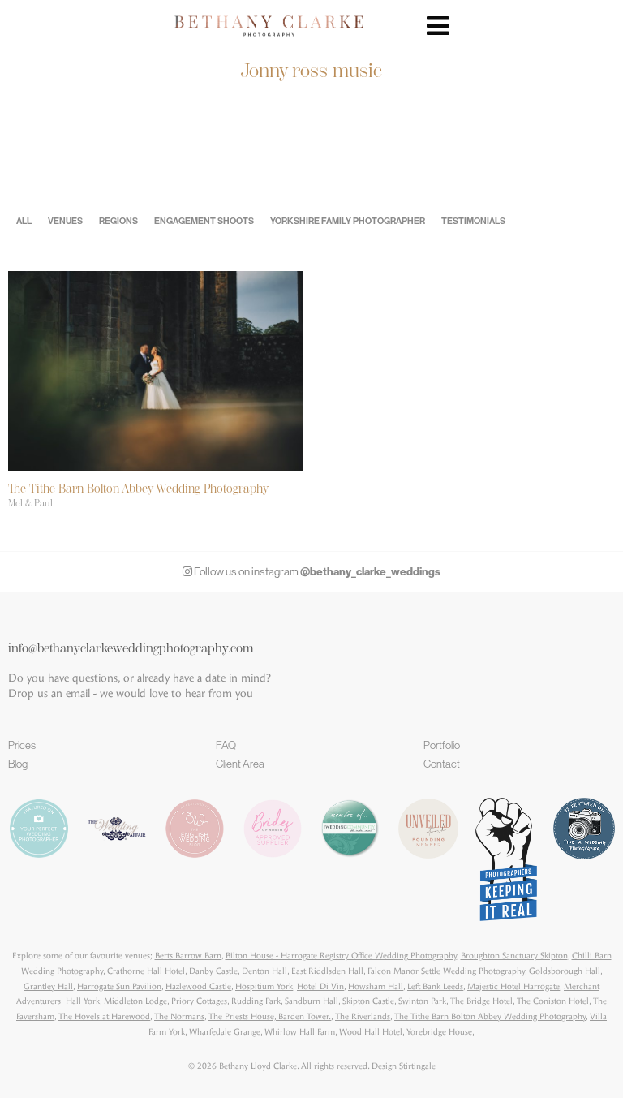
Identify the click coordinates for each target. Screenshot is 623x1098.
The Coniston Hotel (553, 1001)
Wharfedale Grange (224, 1032)
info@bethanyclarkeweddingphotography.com (130, 648)
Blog (18, 764)
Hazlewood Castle (198, 986)
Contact (441, 764)
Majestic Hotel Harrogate (513, 986)
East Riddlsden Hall (327, 971)
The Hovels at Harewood (104, 1016)
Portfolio (441, 745)
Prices (22, 745)
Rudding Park (256, 1001)
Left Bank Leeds (435, 986)
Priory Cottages (199, 1001)
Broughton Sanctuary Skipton (514, 955)
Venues (65, 221)
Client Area (240, 764)
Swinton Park (422, 1001)
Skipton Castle (368, 1001)
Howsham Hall (375, 986)
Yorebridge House (439, 1032)
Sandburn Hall (311, 1001)
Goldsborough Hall (564, 971)
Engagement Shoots (204, 221)
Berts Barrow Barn (188, 955)
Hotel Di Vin (320, 986)
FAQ (226, 745)
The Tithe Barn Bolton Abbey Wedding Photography (490, 1016)
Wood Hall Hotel (370, 1032)
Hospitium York (264, 986)
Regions (118, 221)
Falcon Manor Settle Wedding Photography (446, 971)
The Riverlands (362, 1016)
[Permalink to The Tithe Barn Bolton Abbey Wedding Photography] (155, 371)
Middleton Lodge (135, 1001)
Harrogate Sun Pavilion (119, 986)
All (24, 221)
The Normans (179, 1016)
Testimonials (473, 221)
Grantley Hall (48, 986)
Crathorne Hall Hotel (146, 971)
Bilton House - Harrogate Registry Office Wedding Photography (341, 955)
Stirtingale (417, 1066)
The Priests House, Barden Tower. (269, 1016)
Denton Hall (264, 971)
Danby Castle (213, 971)
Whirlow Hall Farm (299, 1032)
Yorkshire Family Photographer (347, 221)
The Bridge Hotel (481, 1001)
